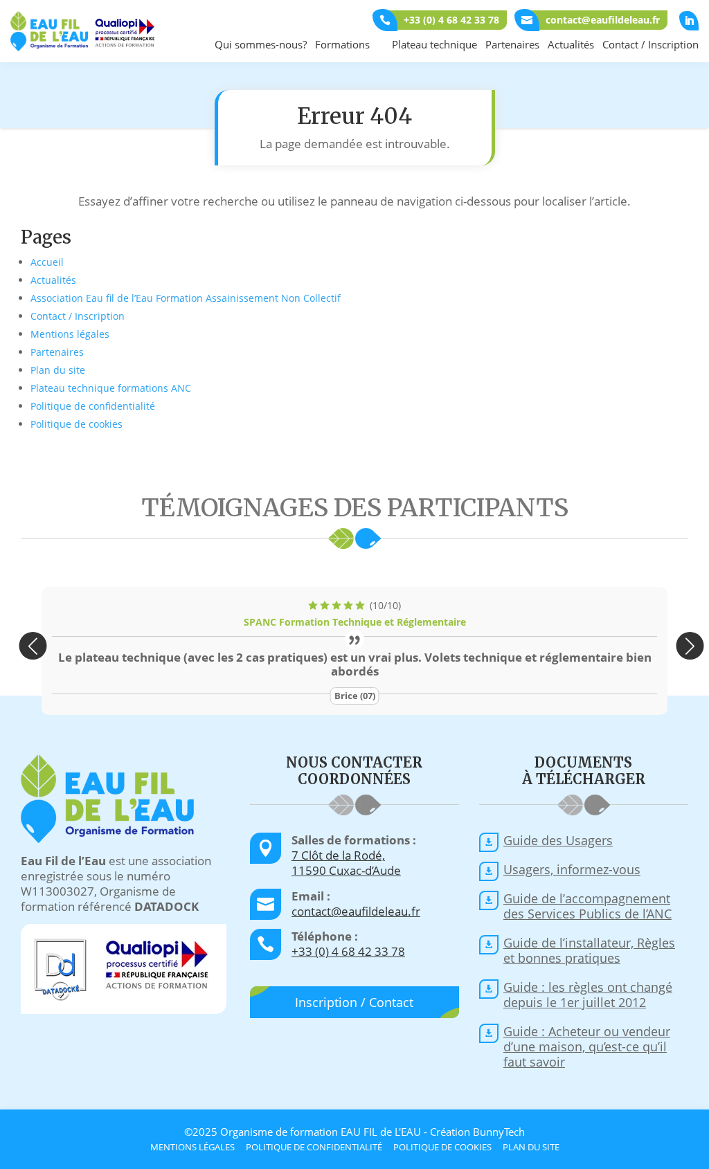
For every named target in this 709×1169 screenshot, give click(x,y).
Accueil (47, 262)
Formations (342, 44)
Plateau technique (434, 44)
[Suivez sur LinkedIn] (689, 20)
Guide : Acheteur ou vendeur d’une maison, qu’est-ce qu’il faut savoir (586, 1046)
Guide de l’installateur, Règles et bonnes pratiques (589, 950)
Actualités (571, 44)
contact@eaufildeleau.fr (355, 911)
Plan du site (57, 370)
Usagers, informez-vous (571, 869)
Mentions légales (69, 334)
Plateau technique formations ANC (110, 388)
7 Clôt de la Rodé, (338, 855)
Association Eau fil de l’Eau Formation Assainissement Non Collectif (185, 298)
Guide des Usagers (558, 840)
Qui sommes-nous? (261, 44)
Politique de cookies (76, 424)
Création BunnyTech (477, 1132)
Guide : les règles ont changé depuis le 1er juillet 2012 (587, 994)
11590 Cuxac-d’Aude (346, 870)
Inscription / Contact (354, 1002)
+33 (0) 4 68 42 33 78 (348, 951)
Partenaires (512, 44)
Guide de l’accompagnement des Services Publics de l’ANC (587, 906)
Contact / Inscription (650, 44)
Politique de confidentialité (92, 406)
